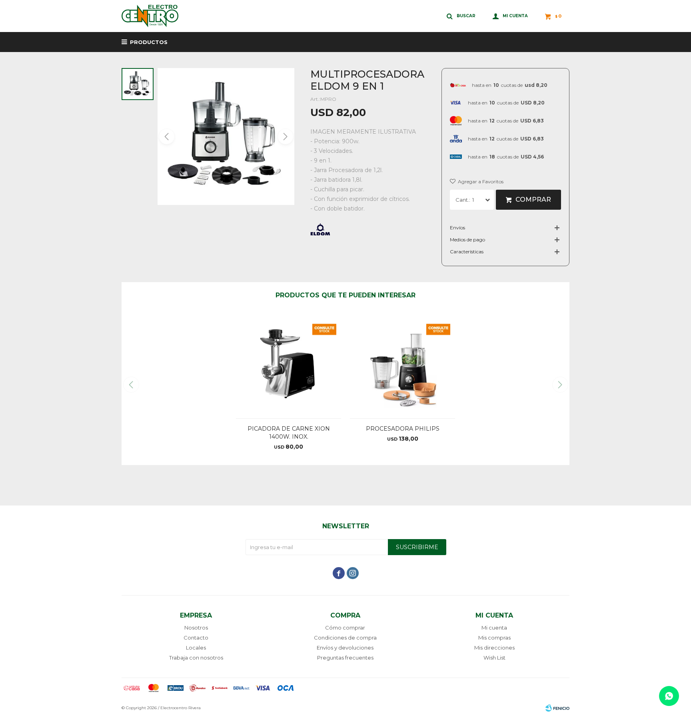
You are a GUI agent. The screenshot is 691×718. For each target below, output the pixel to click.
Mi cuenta (494, 627)
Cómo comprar (345, 627)
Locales (196, 647)
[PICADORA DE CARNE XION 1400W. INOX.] (289, 365)
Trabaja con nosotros (196, 657)
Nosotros (196, 627)
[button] (285, 136)
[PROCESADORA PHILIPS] (402, 365)
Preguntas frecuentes (345, 657)
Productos (149, 42)
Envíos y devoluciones (345, 647)
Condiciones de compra (345, 637)
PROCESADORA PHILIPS (402, 428)
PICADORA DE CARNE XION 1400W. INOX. (289, 432)
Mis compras (494, 637)
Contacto (196, 637)
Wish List (494, 657)
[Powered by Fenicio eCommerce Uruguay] (557, 708)
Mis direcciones (494, 647)
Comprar (533, 199)
